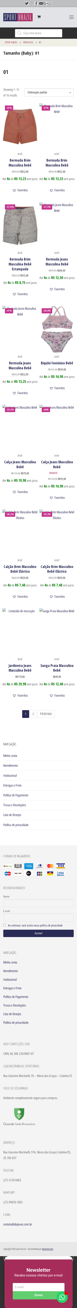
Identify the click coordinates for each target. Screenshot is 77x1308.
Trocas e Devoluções (14, 805)
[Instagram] (31, 3)
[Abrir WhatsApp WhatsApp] (62, 1297)
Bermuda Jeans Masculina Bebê (57, 261)
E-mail (6, 911)
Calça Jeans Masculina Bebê (20, 464)
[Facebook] (36, 3)
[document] (38, 1282)
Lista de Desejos (12, 815)
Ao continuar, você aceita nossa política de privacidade (35, 925)
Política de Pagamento (15, 795)
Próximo (46, 714)
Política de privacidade (16, 825)
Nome (6, 896)
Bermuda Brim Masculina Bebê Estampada (20, 264)
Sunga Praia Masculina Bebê (57, 668)
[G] (45, 3)
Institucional (10, 776)
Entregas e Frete (12, 785)
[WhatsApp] (50, 3)
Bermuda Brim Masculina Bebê (20, 163)
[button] (20, 190)
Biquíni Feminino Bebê (57, 362)
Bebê (20, 154)
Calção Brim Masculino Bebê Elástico (20, 569)
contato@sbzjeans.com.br (17, 1224)
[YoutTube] (41, 3)
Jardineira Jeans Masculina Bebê (20, 668)
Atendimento (10, 765)
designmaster (47, 1249)
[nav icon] (71, 17)
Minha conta (10, 756)
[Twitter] (27, 3)
